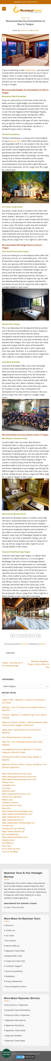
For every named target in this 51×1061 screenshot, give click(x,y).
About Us (9, 925)
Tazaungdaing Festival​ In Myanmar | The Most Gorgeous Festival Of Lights (21, 751)
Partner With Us (12, 945)
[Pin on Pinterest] (30, 636)
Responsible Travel (13, 956)
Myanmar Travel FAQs (15, 951)
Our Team (9, 935)
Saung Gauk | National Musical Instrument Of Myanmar (21, 731)
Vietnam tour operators (12, 796)
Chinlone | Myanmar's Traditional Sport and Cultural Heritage (24, 716)
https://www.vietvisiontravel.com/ (16, 794)
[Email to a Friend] (26, 636)
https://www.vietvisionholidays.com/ (17, 811)
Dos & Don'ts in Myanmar (16, 1005)
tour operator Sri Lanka (12, 805)
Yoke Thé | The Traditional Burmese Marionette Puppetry (22, 743)
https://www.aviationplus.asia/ (15, 837)
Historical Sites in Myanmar (17, 1015)
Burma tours (15, 141)
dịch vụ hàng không (10, 834)
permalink (42, 644)
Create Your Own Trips (15, 961)
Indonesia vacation (10, 802)
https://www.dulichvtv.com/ (13, 817)
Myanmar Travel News (15, 1040)
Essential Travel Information (17, 1010)
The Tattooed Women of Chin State (17, 737)
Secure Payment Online (15, 986)
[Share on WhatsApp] (12, 636)
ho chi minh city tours (11, 848)
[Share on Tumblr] (34, 636)
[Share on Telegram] (39, 636)
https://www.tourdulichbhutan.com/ (17, 814)
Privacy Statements (13, 981)
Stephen (35, 30)
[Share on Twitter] (21, 636)
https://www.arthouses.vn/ (13, 831)
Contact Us (10, 930)
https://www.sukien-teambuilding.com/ (18, 822)
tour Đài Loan (7, 825)
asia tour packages (10, 851)
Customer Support (13, 966)
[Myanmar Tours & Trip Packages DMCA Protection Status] (25, 1057)
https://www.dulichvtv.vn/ (12, 820)
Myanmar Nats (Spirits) (15, 1020)
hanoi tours (7, 846)
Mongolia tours (8, 840)
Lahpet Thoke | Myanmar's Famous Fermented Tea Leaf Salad (23, 701)
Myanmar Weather (13, 1035)
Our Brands (10, 940)
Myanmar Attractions (14, 1025)
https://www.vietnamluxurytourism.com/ (19, 779)
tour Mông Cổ (7, 843)
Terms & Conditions (14, 971)
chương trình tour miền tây (13, 828)
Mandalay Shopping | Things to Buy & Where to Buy (38, 664)
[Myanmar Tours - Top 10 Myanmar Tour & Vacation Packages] (27, 8)
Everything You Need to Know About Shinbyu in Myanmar (21, 758)
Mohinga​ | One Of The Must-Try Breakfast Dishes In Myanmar (24, 708)
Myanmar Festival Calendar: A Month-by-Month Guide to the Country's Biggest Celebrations (24, 723)
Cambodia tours (9, 785)
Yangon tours (30, 70)
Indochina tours (8, 791)
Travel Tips (25, 18)
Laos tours (6, 788)
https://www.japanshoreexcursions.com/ (19, 776)
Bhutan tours (7, 799)
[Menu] (4, 9)
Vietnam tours (8, 782)
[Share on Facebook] (17, 636)
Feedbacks (10, 976)
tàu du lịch (6, 808)
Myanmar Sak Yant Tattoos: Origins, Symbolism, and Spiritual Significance (24, 766)
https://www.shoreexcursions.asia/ (17, 773)
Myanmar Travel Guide (15, 1030)
